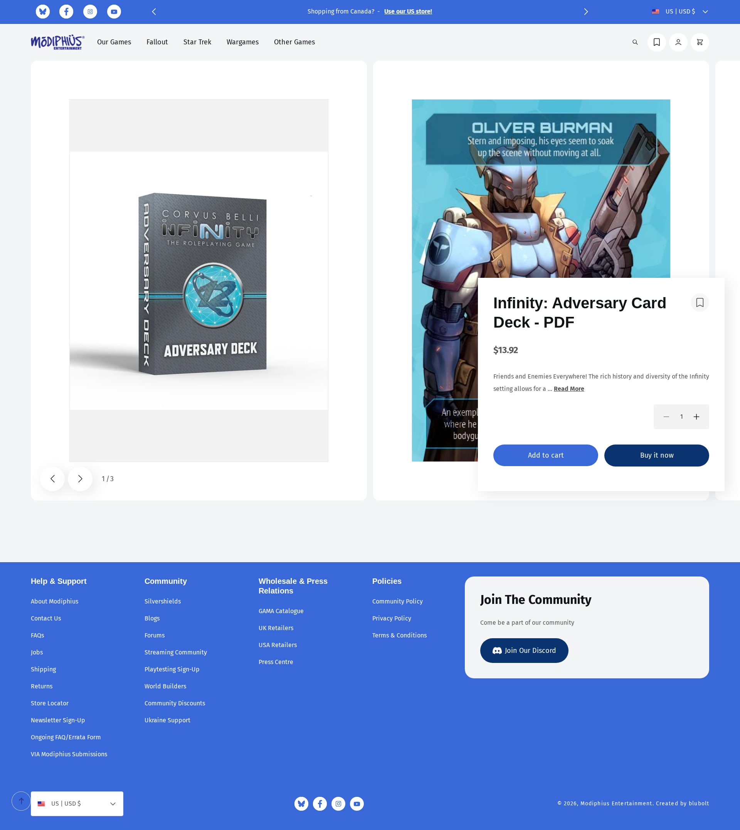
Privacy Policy (391, 618)
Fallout (157, 42)
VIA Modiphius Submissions (69, 754)
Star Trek (197, 42)
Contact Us (46, 618)
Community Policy (397, 601)
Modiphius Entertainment (616, 803)
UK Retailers (276, 628)
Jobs (37, 652)
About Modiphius (54, 601)
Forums (155, 635)
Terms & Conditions (399, 635)
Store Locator (50, 703)
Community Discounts (175, 703)
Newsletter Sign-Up (58, 720)
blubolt (699, 803)
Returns (41, 686)
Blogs (152, 618)
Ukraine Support (167, 720)
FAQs (37, 635)
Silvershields (163, 601)
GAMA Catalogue (281, 611)
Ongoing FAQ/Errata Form (66, 737)
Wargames (243, 42)
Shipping (43, 669)
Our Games (114, 42)
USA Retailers (278, 645)
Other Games (294, 42)
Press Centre (276, 662)
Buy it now (657, 455)
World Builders (165, 686)
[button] (153, 11)
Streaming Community (176, 652)
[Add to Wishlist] (700, 302)
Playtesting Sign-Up (172, 669)
